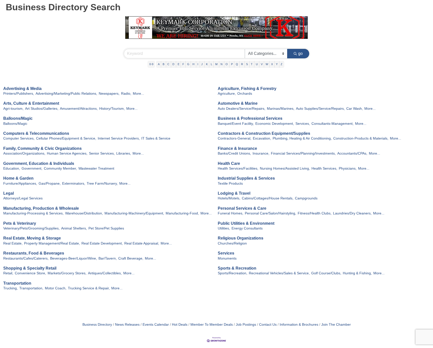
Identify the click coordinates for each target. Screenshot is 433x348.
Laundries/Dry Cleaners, (352, 213)
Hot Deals (179, 324)
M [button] (216, 64)
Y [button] (277, 64)
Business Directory (97, 324)
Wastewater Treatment (96, 168)
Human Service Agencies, (67, 153)
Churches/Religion (232, 243)
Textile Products (230, 183)
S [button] (247, 64)
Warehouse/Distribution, (84, 213)
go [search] (300, 53)
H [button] (193, 64)
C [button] (168, 64)
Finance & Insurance (237, 148)
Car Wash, (354, 108)
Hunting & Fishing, (357, 273)
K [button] (207, 64)
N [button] (222, 64)
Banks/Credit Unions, (234, 153)
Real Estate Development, (102, 243)
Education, (11, 168)
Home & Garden (18, 178)
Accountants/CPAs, (352, 153)
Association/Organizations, (24, 153)
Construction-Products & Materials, (360, 138)
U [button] (257, 64)
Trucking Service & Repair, (89, 288)
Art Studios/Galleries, (41, 108)
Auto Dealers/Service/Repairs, (241, 108)
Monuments (227, 258)
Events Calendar (156, 324)
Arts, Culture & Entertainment (31, 103)
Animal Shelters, (74, 228)
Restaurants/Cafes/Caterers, (26, 258)
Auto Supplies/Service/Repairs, (320, 108)
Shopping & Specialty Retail (29, 268)
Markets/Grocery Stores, (67, 273)
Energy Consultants (247, 228)
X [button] (272, 64)
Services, (302, 124)
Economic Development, (274, 124)
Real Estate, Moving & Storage (32, 238)
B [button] (163, 64)
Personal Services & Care (242, 208)
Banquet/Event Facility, (236, 124)
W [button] (267, 64)
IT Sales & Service (155, 138)
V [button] (262, 64)
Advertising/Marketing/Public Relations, (66, 93)
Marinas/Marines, (280, 108)
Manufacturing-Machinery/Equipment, (134, 213)
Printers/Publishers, (18, 93)
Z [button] (281, 64)
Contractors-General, (234, 138)
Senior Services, (102, 153)
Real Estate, (13, 243)
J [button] (202, 64)
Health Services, (324, 168)
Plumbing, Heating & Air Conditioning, (302, 138)
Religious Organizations (240, 238)
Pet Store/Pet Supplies (106, 228)
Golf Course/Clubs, (326, 273)
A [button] (159, 64)
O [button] (227, 64)
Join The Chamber (336, 324)
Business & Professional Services (250, 118)
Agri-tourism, (13, 108)
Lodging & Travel (234, 193)
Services (226, 253)
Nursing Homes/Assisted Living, (285, 168)
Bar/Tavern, (107, 258)
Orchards (244, 93)
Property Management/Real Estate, (52, 243)
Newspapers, (109, 93)
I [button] (197, 64)
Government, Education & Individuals (38, 163)
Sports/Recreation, (232, 273)
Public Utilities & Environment (246, 223)
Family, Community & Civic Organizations (42, 148)
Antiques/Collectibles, (105, 273)
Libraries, (123, 153)
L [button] (211, 64)
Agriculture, (227, 93)
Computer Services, (19, 138)
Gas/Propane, (50, 183)
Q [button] (237, 64)
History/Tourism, (112, 108)
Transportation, (31, 288)
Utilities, (224, 228)
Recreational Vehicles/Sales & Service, (279, 273)
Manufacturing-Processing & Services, (33, 213)
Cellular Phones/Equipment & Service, (66, 138)
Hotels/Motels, (229, 198)
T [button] (252, 64)
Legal (8, 193)
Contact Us (268, 324)
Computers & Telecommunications (36, 133)
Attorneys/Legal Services (23, 198)
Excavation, (262, 138)
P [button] (232, 64)
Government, (32, 168)
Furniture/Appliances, (20, 183)
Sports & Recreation (237, 268)
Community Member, (60, 168)
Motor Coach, (55, 288)
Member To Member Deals (211, 324)
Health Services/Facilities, (238, 168)
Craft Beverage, (130, 258)
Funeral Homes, (230, 213)
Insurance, (261, 153)
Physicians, (348, 168)
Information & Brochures (299, 324)
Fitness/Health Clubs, (315, 213)
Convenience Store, (30, 273)
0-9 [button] (151, 64)
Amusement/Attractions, (79, 108)
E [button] (178, 64)
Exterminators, (73, 183)
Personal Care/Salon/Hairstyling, (270, 213)
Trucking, (10, 288)
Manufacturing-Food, (182, 213)
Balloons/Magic (18, 118)
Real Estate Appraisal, (141, 243)
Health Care (229, 163)
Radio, (126, 93)
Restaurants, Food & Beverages (33, 253)
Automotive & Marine (238, 103)
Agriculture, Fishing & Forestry (247, 88)
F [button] (183, 64)
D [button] (173, 64)
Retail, (8, 273)
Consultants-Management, (332, 124)
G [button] (188, 64)
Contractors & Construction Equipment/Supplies (264, 133)
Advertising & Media (22, 88)
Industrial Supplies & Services (246, 178)
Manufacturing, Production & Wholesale (41, 208)
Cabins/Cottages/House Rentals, (267, 198)
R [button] (242, 64)
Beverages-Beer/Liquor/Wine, (73, 258)
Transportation (17, 283)
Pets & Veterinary (19, 223)
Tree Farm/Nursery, (102, 183)
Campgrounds (306, 198)
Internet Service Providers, (119, 138)
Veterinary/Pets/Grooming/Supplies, (31, 228)
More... (138, 93)
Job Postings (246, 324)
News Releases (127, 324)
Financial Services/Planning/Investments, (303, 153)
